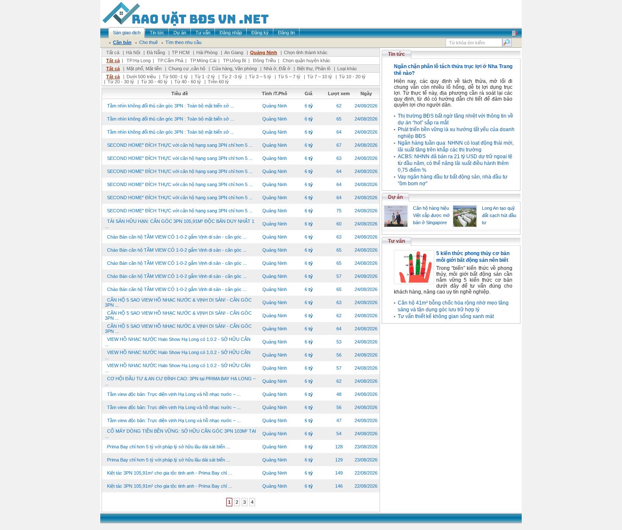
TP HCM (181, 52)
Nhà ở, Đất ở (277, 68)
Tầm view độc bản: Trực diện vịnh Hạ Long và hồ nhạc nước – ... (174, 394)
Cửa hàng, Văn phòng (234, 68)
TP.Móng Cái (203, 60)
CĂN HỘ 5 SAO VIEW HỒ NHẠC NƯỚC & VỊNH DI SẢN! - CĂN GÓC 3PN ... (178, 302)
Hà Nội (133, 52)
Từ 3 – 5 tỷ (260, 76)
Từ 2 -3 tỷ (232, 76)
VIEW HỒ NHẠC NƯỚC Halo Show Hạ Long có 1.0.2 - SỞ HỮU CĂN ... (177, 342)
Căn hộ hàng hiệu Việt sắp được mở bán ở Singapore (431, 215)
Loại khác (347, 68)
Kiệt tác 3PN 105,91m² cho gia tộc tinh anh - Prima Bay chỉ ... (169, 472)
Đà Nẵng (156, 52)
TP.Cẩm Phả (170, 60)
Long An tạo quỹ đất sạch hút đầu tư (499, 215)
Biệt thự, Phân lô (313, 68)
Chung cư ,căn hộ (186, 68)
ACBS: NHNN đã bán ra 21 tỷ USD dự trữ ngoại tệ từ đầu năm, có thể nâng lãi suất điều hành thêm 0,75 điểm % (455, 163)
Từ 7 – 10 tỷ (319, 76)
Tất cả (112, 52)
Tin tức (396, 54)
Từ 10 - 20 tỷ (352, 76)
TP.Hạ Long (139, 60)
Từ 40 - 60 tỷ (187, 81)
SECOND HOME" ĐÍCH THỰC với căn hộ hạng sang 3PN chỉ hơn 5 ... (180, 145)
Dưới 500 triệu (141, 76)
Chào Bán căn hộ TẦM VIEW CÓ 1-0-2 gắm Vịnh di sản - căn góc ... (177, 236)
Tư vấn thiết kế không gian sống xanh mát (446, 316)
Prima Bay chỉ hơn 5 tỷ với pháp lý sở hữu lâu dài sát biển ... (168, 446)
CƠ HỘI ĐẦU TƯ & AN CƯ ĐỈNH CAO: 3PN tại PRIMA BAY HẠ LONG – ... (180, 381)
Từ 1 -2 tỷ (205, 76)
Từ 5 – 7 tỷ (289, 76)
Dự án (395, 197)
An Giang (233, 52)
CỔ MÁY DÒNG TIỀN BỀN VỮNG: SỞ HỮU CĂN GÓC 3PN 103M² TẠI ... (180, 433)
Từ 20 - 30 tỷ (120, 81)
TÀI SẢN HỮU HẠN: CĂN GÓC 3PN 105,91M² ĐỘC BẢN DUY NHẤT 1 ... (179, 224)
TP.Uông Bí (234, 60)
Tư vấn (396, 241)
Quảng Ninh (263, 52)
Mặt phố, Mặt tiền (144, 68)
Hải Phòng (206, 52)
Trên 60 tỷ (218, 81)
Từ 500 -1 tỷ (175, 76)
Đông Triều (264, 60)
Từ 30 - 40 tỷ (154, 81)
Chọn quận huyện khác (306, 60)
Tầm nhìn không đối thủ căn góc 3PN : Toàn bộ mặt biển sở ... (170, 105)
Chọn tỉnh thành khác (306, 52)
